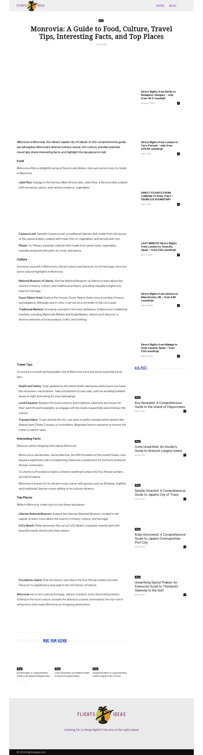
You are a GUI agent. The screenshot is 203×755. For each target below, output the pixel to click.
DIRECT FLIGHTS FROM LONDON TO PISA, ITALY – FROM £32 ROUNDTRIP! (157, 196)
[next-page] (24, 682)
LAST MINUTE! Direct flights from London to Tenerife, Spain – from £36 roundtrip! (159, 247)
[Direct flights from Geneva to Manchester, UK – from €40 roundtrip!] (160, 283)
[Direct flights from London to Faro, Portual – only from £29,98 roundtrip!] (160, 131)
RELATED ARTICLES (28, 641)
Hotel (160, 5)
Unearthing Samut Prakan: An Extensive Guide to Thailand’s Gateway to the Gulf (156, 586)
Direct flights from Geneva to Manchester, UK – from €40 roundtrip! (159, 297)
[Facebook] (98, 51)
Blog (172, 5)
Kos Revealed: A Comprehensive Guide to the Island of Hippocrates (160, 405)
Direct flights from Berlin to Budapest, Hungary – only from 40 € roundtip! (158, 95)
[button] (182, 5)
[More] (105, 51)
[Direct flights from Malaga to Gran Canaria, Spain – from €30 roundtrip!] (160, 333)
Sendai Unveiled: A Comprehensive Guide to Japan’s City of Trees (160, 493)
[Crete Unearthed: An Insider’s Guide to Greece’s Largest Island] (72, 658)
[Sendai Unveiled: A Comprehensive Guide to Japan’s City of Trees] (110, 658)
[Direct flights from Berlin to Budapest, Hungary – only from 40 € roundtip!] (160, 80)
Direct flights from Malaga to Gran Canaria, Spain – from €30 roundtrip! (159, 348)
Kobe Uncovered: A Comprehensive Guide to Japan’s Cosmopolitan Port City (160, 538)
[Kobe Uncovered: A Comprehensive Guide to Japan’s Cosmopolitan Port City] (160, 518)
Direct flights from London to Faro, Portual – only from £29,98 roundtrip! (159, 145)
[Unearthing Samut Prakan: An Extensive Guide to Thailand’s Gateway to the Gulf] (160, 565)
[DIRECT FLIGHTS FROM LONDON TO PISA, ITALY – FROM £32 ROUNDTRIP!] (160, 181)
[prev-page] (19, 682)
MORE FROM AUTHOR (55, 641)
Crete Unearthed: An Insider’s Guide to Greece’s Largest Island (158, 449)
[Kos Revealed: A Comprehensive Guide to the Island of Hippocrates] (34, 658)
